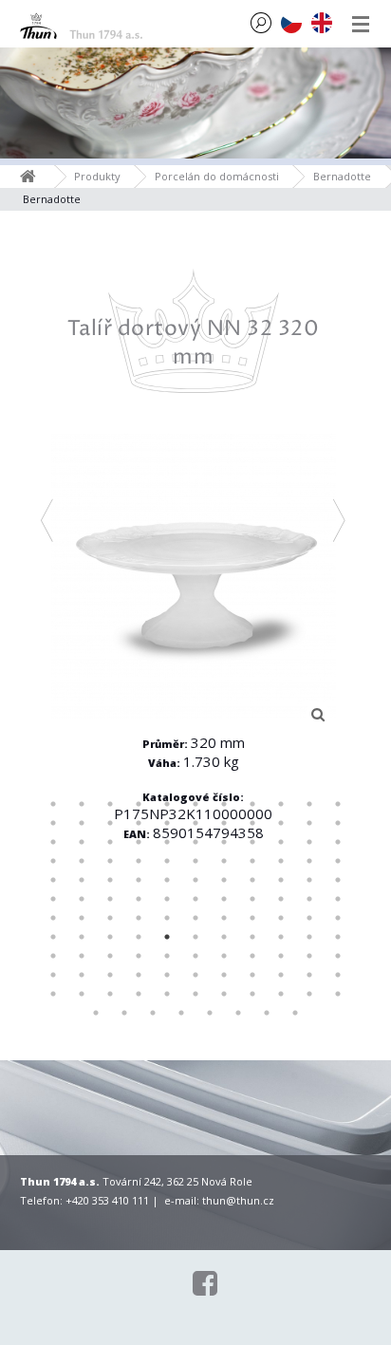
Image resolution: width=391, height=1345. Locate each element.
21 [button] (309, 822)
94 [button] (195, 955)
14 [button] (110, 822)
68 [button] (81, 917)
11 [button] (337, 803)
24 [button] (81, 841)
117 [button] (223, 993)
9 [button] (280, 803)
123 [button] (124, 1012)
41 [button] (252, 860)
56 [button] (53, 898)
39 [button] (195, 860)
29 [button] (223, 841)
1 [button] (53, 803)
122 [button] (95, 1012)
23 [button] (53, 841)
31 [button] (280, 841)
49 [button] (167, 879)
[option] (193, 583)
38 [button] (167, 860)
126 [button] (209, 1012)
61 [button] (195, 898)
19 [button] (252, 822)
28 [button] (195, 841)
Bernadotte (342, 176)
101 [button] (81, 974)
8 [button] (252, 803)
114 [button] (138, 993)
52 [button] (252, 879)
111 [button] (53, 993)
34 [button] (53, 860)
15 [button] (138, 822)
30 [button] (252, 841)
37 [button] (138, 860)
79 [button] (81, 936)
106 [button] (223, 974)
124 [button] (152, 1012)
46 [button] (81, 879)
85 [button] (252, 936)
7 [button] (223, 803)
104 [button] (167, 974)
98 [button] (309, 955)
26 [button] (138, 841)
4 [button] (138, 803)
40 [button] (223, 860)
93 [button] (167, 955)
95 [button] (223, 955)
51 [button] (223, 879)
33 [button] (337, 841)
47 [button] (110, 879)
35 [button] (81, 860)
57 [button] (81, 898)
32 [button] (309, 841)
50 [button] (195, 879)
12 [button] (53, 822)
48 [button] (138, 879)
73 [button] (223, 917)
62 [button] (223, 898)
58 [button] (110, 898)
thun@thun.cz (238, 1200)
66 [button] (337, 898)
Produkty (97, 176)
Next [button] (339, 520)
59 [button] (138, 898)
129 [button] (295, 1012)
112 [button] (81, 993)
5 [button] (167, 803)
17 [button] (195, 822)
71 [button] (167, 917)
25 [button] (110, 841)
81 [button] (138, 936)
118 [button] (252, 993)
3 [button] (110, 803)
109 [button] (309, 974)
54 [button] (309, 879)
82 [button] (167, 936)
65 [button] (309, 898)
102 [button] (110, 974)
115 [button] (167, 993)
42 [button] (280, 860)
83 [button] (195, 936)
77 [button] (337, 917)
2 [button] (81, 803)
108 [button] (280, 974)
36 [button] (110, 860)
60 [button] (167, 898)
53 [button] (280, 879)
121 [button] (337, 993)
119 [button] (280, 993)
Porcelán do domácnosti (217, 176)
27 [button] (167, 841)
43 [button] (309, 860)
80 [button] (110, 936)
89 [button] (53, 955)
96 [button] (252, 955)
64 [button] (280, 898)
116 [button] (195, 993)
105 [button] (195, 974)
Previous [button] (46, 520)
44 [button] (337, 860)
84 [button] (223, 936)
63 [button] (252, 898)
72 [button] (195, 917)
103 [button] (138, 974)
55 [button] (337, 879)
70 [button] (138, 917)
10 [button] (309, 803)
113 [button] (110, 993)
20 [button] (280, 822)
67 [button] (53, 917)
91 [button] (110, 955)
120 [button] (309, 993)
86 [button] (280, 936)
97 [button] (280, 955)
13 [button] (81, 822)
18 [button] (223, 822)
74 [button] (252, 917)
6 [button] (195, 803)
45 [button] (53, 879)
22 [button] (337, 822)
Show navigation (360, 23)
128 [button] (266, 1012)
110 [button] (337, 974)
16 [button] (167, 822)
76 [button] (309, 917)
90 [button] (81, 955)
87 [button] (309, 936)
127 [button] (238, 1012)
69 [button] (110, 917)
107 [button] (252, 974)
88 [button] (337, 936)
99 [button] (337, 955)
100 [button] (53, 974)
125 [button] (181, 1012)
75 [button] (280, 917)
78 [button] (53, 936)
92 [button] (138, 955)
